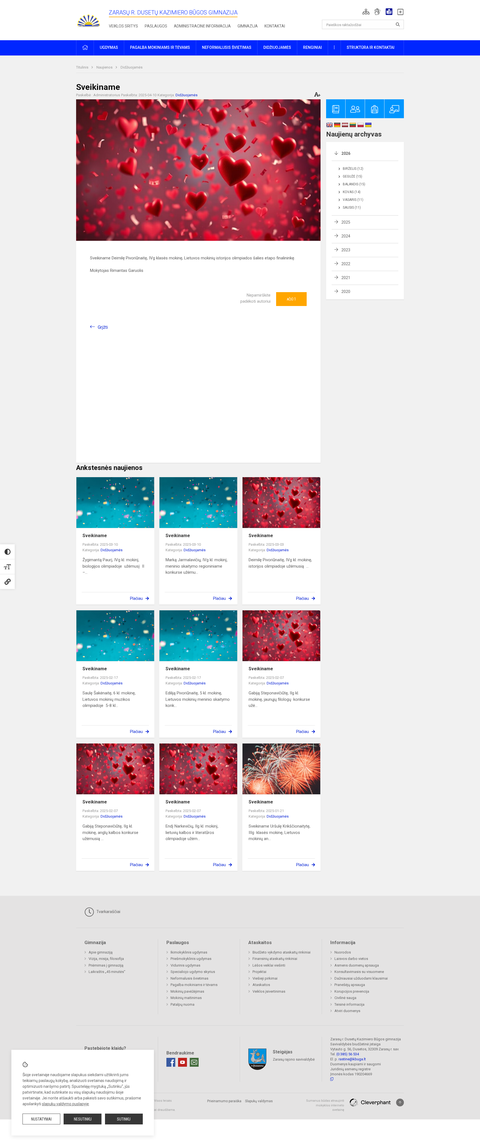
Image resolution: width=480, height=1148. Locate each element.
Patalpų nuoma (182, 1004)
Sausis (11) (352, 207)
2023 (345, 250)
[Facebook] (170, 1062)
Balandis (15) (354, 184)
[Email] (194, 1062)
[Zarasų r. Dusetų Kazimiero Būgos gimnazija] (88, 19)
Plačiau (136, 598)
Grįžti (103, 327)
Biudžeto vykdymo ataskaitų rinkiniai (281, 952)
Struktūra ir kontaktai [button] (370, 47)
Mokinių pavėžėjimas (187, 991)
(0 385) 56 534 (347, 1054)
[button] (366, 11)
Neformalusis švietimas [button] (226, 47)
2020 (345, 291)
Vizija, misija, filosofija (106, 959)
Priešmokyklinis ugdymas (191, 959)
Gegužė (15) (352, 176)
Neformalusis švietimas (189, 978)
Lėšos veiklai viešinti (268, 965)
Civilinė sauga (345, 998)
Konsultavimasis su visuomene (359, 972)
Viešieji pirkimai (265, 978)
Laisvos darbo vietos (351, 959)
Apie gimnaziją (100, 952)
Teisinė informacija (349, 1004)
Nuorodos (342, 952)
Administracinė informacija (202, 26)
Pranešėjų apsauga (349, 985)
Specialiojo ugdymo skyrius (193, 972)
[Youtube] (182, 1062)
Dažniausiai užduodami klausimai (361, 978)
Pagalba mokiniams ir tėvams (194, 985)
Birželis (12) (353, 169)
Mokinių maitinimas (186, 998)
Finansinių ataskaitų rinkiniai (274, 959)
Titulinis (82, 67)
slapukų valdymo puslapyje (65, 1104)
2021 (345, 277)
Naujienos (104, 67)
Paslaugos (156, 26)
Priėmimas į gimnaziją (106, 965)
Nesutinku (83, 1119)
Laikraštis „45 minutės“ (107, 972)
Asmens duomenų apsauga (356, 965)
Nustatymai (41, 1119)
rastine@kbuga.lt (352, 1059)
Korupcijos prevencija (351, 991)
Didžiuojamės (131, 67)
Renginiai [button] (312, 47)
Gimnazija (248, 26)
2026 (345, 153)
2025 (345, 222)
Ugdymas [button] (109, 47)
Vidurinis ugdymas (185, 965)
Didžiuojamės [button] (277, 47)
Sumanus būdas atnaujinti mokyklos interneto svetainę (325, 1105)
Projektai (259, 972)
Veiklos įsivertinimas (268, 991)
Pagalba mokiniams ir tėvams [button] (160, 47)
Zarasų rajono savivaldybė (294, 1059)
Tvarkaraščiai (107, 911)
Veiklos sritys (123, 26)
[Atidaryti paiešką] (398, 24)
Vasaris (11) (353, 200)
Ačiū (291, 299)
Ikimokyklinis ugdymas (189, 952)
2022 (345, 264)
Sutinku (124, 1119)
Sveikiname (94, 535)
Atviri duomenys (347, 1011)
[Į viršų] (400, 1102)
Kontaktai (274, 26)
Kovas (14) (352, 192)
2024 (345, 236)
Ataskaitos (261, 985)
